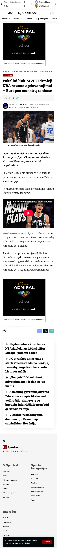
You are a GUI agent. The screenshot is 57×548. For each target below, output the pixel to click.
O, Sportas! (27, 13)
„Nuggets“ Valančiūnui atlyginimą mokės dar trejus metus (25, 381)
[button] (47, 542)
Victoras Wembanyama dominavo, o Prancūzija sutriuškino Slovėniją (24, 419)
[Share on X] (13, 98)
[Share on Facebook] (9, 98)
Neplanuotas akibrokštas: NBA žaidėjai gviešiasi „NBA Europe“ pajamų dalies (25, 348)
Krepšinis (8, 75)
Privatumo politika (21, 543)
